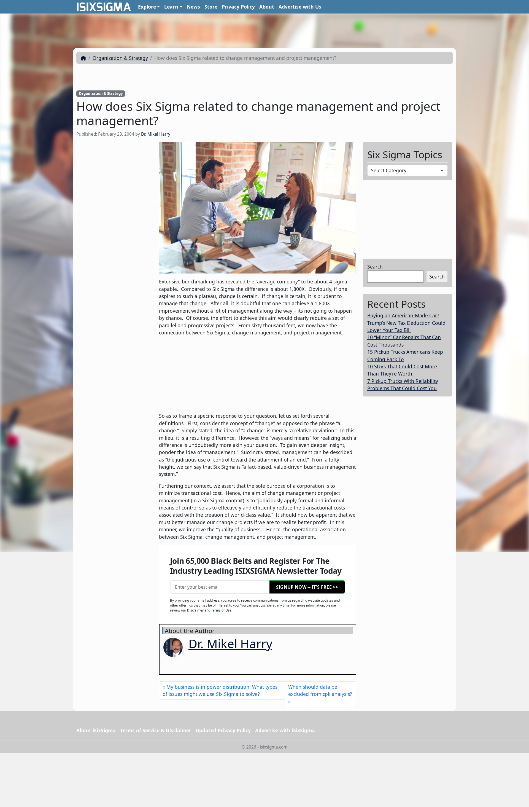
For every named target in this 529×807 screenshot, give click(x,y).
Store (210, 6)
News (193, 6)
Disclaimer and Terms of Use (209, 610)
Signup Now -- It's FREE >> (307, 587)
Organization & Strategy (120, 58)
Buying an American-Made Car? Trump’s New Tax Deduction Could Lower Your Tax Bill (406, 322)
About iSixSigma (96, 730)
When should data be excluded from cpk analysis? (320, 690)
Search (375, 266)
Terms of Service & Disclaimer (155, 730)
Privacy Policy (238, 6)
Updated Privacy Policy (223, 730)
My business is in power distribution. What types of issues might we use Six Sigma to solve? (220, 690)
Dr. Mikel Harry (155, 134)
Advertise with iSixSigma (285, 730)
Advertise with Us (300, 6)
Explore (147, 6)
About (266, 6)
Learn (171, 6)
